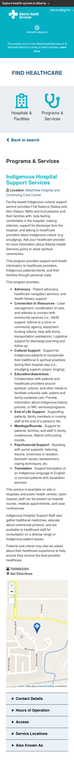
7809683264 (19, 568)
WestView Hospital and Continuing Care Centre (33, 192)
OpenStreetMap (46, 686)
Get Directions (21, 573)
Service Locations (31, 733)
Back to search (24, 140)
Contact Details (29, 698)
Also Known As (29, 745)
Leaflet (21, 686)
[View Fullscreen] (12, 601)
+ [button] (11, 585)
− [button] (11, 591)
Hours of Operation (33, 710)
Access (22, 721)
